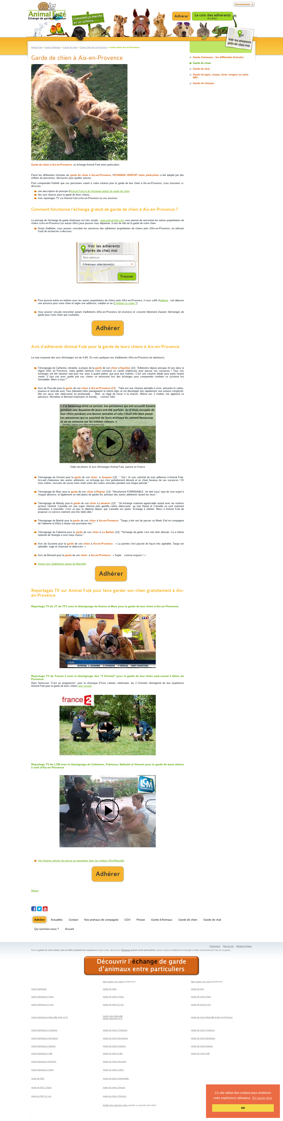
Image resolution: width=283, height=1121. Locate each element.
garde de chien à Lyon (113, 1004)
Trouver (126, 276)
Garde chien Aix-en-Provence (93, 47)
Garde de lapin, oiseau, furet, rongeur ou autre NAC (220, 76)
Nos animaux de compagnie (101, 919)
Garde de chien (70, 47)
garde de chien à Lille (112, 1053)
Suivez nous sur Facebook (33, 908)
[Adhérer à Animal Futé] (107, 328)
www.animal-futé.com (112, 220)
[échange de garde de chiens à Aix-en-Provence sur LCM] (107, 811)
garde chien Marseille (113, 1016)
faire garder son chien (113, 981)
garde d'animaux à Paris (42, 997)
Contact (73, 919)
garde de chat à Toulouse (203, 1030)
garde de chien (110, 989)
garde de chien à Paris (113, 997)
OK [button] (243, 1107)
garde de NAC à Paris (41, 1087)
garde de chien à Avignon (114, 1061)
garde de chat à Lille (200, 1053)
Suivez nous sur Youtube (45, 908)
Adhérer (181, 16)
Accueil (69, 928)
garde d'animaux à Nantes (43, 1046)
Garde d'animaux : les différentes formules (218, 57)
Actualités (57, 919)
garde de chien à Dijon (113, 1070)
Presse (140, 919)
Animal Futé (36, 47)
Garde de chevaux (203, 83)
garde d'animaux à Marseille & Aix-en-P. (49, 1017)
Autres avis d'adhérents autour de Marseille (62, 563)
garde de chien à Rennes (114, 1096)
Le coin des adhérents (212, 15)
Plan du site (228, 946)
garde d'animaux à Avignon (43, 1061)
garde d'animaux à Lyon (42, 1004)
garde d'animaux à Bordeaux (44, 1038)
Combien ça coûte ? (125, 303)
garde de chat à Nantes (202, 1046)
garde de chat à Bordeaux (203, 1038)
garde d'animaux (39, 989)
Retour (35, 890)
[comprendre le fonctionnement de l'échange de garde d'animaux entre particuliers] (141, 966)
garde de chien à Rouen (114, 1087)
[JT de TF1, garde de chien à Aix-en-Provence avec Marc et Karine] (107, 641)
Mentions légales (244, 946)
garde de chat (197, 989)
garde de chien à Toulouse (115, 1030)
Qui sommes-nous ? (46, 928)
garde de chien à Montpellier (116, 1078)
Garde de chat (201, 68)
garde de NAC (37, 1078)
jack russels (85, 685)
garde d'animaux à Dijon (42, 1070)
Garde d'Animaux (52, 47)
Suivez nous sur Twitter (39, 908)
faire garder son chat (200, 981)
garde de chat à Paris (201, 997)
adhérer (164, 300)
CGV (127, 919)
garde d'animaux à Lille (41, 1053)
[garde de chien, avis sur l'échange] (107, 433)
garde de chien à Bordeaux (115, 1038)
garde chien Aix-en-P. (113, 1018)
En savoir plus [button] (262, 1098)
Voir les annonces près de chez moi (239, 38)
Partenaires (215, 946)
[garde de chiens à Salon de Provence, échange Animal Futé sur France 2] (107, 725)
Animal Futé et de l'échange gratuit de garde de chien (100, 191)
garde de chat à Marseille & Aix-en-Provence (212, 1017)
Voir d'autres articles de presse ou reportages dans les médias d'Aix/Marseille (81, 860)
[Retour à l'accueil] (47, 11)
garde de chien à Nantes (114, 1046)
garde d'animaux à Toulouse (44, 1030)
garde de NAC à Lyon (41, 1096)
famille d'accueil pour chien (115, 1105)
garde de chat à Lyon (201, 1004)
